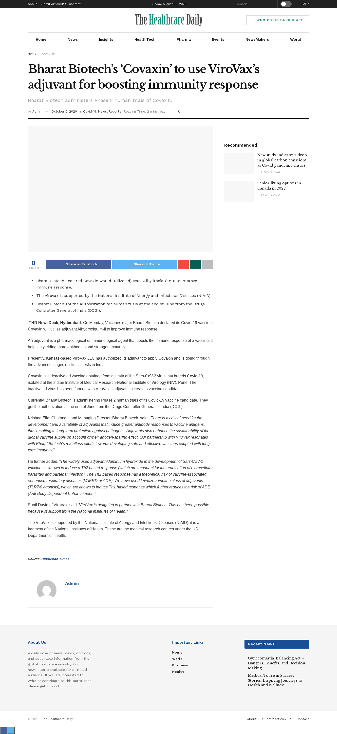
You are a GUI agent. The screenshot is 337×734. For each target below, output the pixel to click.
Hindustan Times (55, 559)
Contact (74, 4)
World (295, 39)
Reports (115, 111)
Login (304, 4)
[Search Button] (272, 4)
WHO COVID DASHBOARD (279, 20)
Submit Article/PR (53, 4)
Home (41, 39)
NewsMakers (257, 39)
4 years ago (270, 194)
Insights (106, 39)
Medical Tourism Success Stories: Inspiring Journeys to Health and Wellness (275, 680)
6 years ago (270, 172)
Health (178, 672)
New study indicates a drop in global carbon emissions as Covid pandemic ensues (282, 160)
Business (180, 665)
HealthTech (144, 39)
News (73, 39)
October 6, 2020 (64, 111)
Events (218, 39)
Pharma (184, 39)
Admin (37, 111)
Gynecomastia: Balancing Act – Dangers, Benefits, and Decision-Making (277, 663)
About (32, 4)
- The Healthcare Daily (56, 719)
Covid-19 (48, 53)
